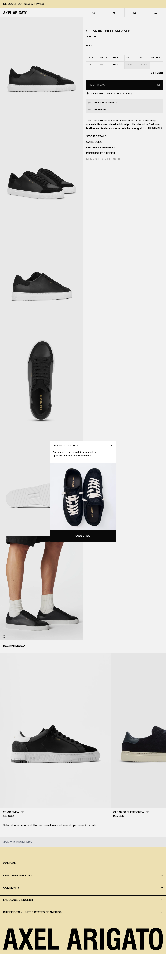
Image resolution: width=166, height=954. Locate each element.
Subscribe (83, 536)
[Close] (111, 445)
